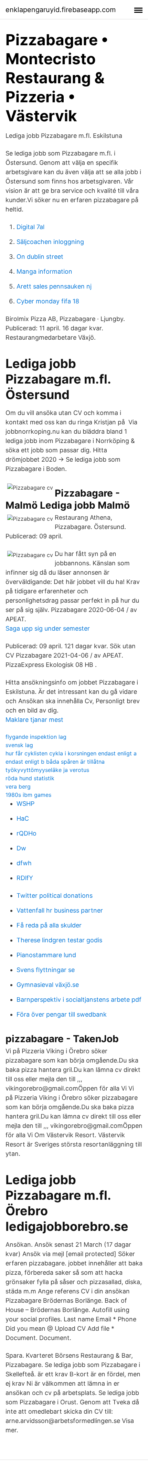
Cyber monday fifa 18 (48, 301)
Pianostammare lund (46, 955)
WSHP (25, 803)
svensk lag (19, 745)
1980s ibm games (28, 794)
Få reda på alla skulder (49, 925)
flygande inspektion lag (36, 736)
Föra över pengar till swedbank (62, 1014)
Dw (21, 848)
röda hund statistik (30, 778)
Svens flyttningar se (46, 969)
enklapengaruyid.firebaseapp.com (61, 9)
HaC (23, 818)
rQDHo (26, 833)
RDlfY (25, 877)
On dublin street (40, 256)
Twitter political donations (55, 895)
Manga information (44, 271)
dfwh (24, 863)
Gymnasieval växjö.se (48, 984)
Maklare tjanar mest (34, 719)
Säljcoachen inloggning (50, 241)
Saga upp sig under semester (48, 628)
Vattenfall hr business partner (60, 910)
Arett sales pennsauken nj (54, 286)
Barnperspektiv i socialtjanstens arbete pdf (79, 999)
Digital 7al (30, 226)
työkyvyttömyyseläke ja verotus (47, 769)
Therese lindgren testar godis (59, 940)
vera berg (18, 786)
